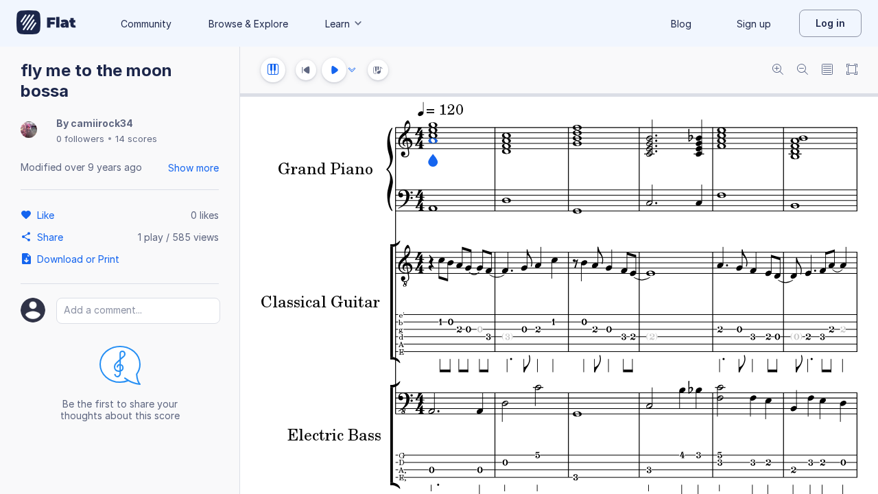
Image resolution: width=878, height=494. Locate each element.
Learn (337, 24)
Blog (681, 24)
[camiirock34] (29, 130)
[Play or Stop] (334, 70)
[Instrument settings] (273, 70)
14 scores (136, 138)
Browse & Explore (248, 24)
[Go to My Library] (46, 23)
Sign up (754, 24)
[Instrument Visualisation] (378, 70)
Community (146, 24)
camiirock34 (102, 123)
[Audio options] (351, 70)
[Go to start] (306, 70)
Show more (193, 168)
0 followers (80, 138)
